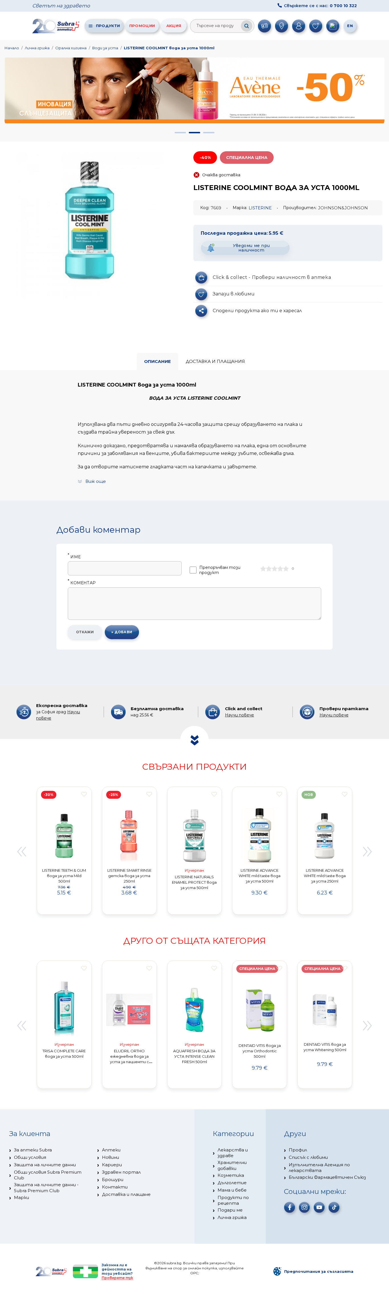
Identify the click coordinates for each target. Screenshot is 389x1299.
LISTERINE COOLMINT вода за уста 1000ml (169, 48)
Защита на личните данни (45, 1164)
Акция (173, 25)
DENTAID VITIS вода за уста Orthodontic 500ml (260, 1051)
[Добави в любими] (84, 794)
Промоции (142, 25)
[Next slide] (367, 851)
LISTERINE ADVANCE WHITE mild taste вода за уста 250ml (325, 875)
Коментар (82, 583)
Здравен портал (121, 1172)
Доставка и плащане (126, 1194)
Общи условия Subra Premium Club (47, 1174)
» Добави (121, 632)
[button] (180, 132)
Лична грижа (37, 48)
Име (74, 557)
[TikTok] (334, 1207)
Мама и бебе (232, 1190)
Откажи (85, 632)
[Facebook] (289, 1207)
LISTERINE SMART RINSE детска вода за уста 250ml (129, 875)
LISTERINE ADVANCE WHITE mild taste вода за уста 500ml (260, 875)
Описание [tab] (157, 361)
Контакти (115, 1187)
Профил (298, 1150)
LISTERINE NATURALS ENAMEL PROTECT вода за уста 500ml (194, 882)
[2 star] (269, 568)
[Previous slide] (21, 851)
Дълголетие (232, 1182)
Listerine (260, 208)
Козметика (231, 1175)
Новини (110, 1157)
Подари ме (230, 1210)
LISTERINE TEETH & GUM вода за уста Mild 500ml (64, 875)
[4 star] (280, 568)
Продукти (108, 25)
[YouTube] (319, 1207)
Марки (21, 1197)
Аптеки (111, 1150)
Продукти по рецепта (233, 1200)
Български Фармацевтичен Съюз (327, 1177)
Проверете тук (117, 1278)
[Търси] (246, 26)
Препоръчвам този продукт (219, 570)
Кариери (112, 1164)
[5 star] (286, 568)
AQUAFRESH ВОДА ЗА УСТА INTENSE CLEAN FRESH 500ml (194, 1056)
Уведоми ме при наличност (251, 248)
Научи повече (239, 715)
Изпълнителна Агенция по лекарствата (319, 1167)
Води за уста (105, 48)
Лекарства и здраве (233, 1152)
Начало (12, 48)
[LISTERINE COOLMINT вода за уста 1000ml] (90, 225)
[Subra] (56, 26)
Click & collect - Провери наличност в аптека (272, 277)
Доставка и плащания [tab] (215, 361)
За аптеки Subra (33, 1150)
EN (350, 25)
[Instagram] (304, 1207)
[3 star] (274, 568)
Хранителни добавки (232, 1165)
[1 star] (263, 568)
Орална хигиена (71, 48)
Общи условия (30, 1157)
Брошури (112, 1179)
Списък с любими (308, 1157)
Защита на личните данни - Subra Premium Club (46, 1187)
